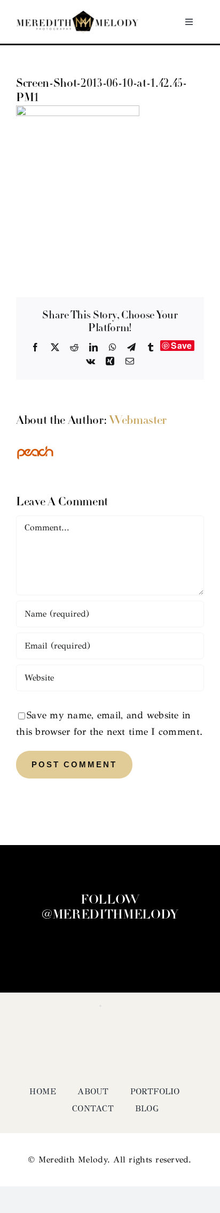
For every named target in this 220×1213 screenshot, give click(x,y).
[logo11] (77, 15)
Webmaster (138, 421)
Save (181, 345)
